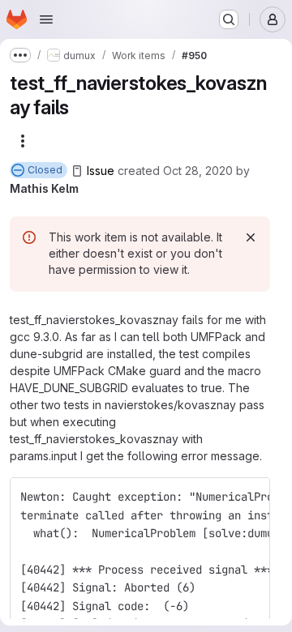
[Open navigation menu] (46, 19)
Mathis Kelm (44, 188)
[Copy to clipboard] (251, 497)
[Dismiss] (250, 237)
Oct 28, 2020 (198, 170)
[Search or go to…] (228, 19)
